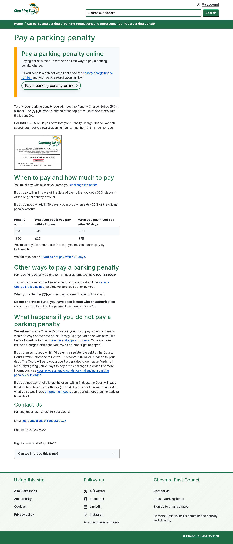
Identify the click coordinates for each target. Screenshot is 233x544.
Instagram (97, 514)
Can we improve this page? (38, 453)
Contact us (161, 491)
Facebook (97, 499)
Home (18, 24)
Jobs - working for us (169, 499)
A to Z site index (25, 491)
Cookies (20, 506)
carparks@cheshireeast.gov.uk (44, 421)
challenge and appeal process (68, 340)
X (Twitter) (97, 491)
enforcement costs (58, 392)
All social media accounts (102, 522)
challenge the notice (84, 185)
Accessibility (23, 499)
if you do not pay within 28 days (63, 257)
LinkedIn (96, 506)
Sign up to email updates (171, 506)
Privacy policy (24, 514)
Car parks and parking (43, 24)
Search (211, 13)
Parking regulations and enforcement (92, 24)
